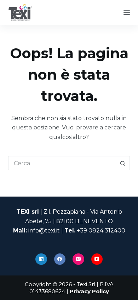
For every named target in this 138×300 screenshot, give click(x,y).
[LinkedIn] (41, 259)
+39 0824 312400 (101, 230)
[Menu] (126, 12)
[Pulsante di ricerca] (123, 163)
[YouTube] (97, 259)
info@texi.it (44, 230)
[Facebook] (60, 259)
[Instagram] (78, 259)
